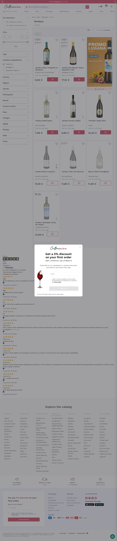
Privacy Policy (60, 294)
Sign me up (64, 288)
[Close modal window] (80, 247)
